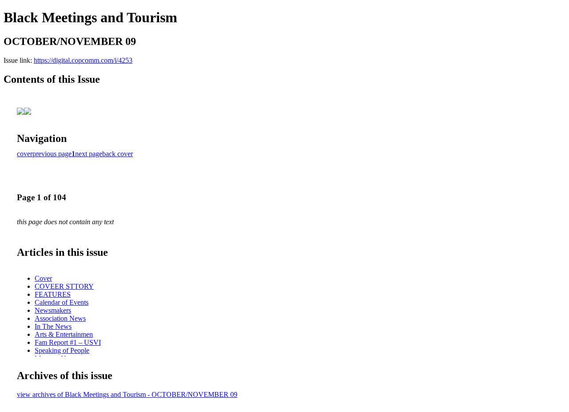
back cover (117, 154)
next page (88, 154)
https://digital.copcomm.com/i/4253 (83, 60)
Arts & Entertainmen (64, 334)
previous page (52, 154)
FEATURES (53, 294)
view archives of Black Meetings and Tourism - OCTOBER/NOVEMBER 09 (127, 394)
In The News (53, 326)
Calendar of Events (61, 302)
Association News (60, 318)
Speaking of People (62, 350)
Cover (43, 278)
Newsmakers (53, 310)
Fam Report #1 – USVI (68, 342)
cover (24, 154)
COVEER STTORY (64, 286)
